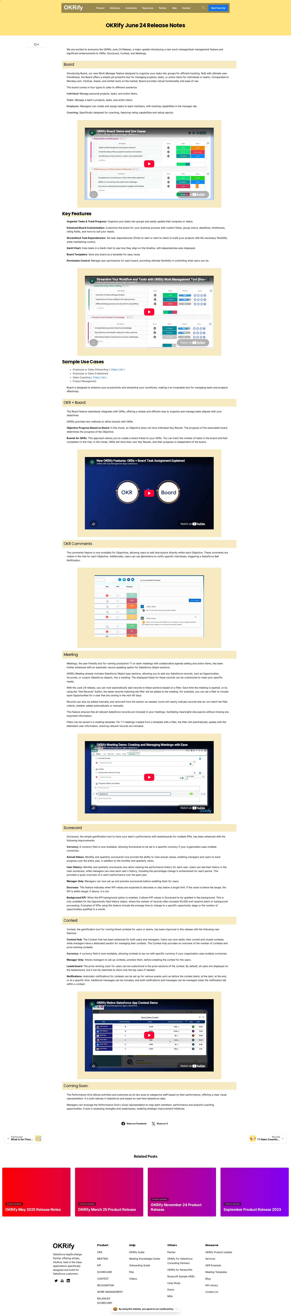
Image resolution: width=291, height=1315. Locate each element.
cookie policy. (166, 1309)
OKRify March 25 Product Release (107, 1209)
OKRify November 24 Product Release (176, 1207)
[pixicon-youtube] (62, 1281)
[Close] (176, 1308)
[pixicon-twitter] (56, 1281)
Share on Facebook (136, 1123)
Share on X (162, 1123)
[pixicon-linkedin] (68, 1281)
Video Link (117, 369)
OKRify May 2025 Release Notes (33, 1209)
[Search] (203, 7)
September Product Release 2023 (252, 1209)
